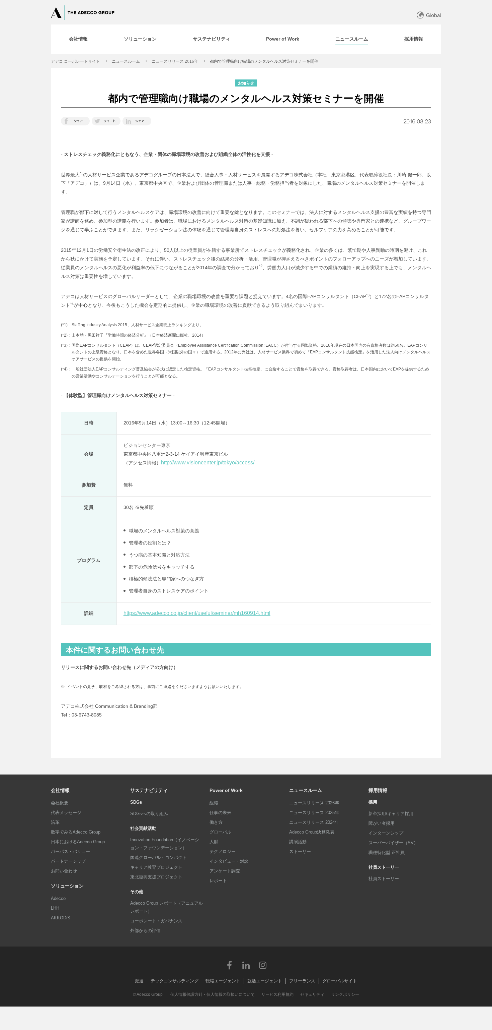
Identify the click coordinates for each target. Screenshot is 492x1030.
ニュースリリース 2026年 (314, 802)
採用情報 (377, 790)
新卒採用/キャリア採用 (390, 813)
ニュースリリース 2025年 (314, 812)
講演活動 (298, 841)
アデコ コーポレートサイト (75, 61)
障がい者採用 (381, 823)
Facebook (229, 965)
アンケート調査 (225, 870)
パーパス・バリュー (70, 851)
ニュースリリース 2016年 (175, 61)
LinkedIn (246, 965)
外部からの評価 (145, 930)
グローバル (220, 832)
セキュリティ (312, 994)
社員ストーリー (383, 878)
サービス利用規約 (277, 994)
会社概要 (59, 802)
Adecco (58, 898)
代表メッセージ (66, 812)
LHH (55, 908)
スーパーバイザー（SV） (393, 842)
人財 (214, 841)
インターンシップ (385, 833)
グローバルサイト (339, 980)
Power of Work (226, 790)
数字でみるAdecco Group (75, 832)
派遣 (139, 980)
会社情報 (60, 790)
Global (433, 15)
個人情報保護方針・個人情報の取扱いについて (212, 994)
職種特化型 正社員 (386, 852)
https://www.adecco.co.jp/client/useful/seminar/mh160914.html (197, 613)
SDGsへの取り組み (149, 813)
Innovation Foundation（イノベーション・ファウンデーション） (164, 843)
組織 (214, 802)
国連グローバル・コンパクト (158, 857)
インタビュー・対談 (229, 861)
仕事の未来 (220, 812)
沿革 (55, 822)
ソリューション (67, 886)
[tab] (78, 39)
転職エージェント (223, 980)
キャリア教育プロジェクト (156, 867)
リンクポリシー (345, 994)
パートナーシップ (68, 861)
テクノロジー (223, 851)
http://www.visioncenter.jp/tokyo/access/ (207, 462)
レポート (218, 880)
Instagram (263, 965)
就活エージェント (264, 980)
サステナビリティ (149, 790)
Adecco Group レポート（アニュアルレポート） (166, 907)
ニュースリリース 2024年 (314, 822)
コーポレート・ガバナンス (156, 920)
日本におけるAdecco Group (78, 841)
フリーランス (302, 980)
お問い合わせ (64, 870)
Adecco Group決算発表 (311, 832)
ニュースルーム (126, 61)
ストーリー (300, 851)
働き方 (216, 822)
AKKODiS (60, 917)
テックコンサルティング (174, 980)
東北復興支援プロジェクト (156, 876)
